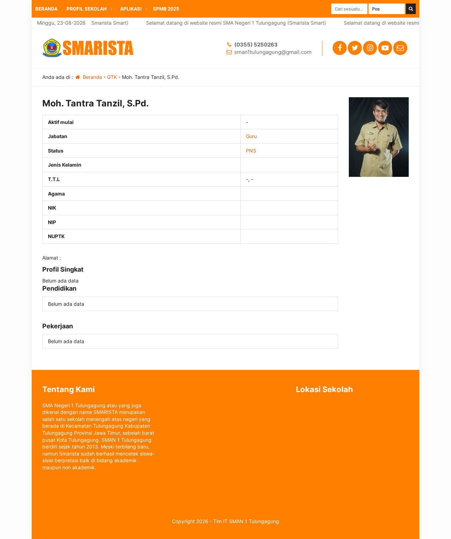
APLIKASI (131, 9)
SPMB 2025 (166, 9)
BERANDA (46, 9)
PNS (251, 151)
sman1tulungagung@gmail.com (272, 52)
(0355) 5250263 (256, 44)
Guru (251, 136)
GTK (112, 77)
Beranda (91, 77)
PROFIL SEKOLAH (87, 9)
